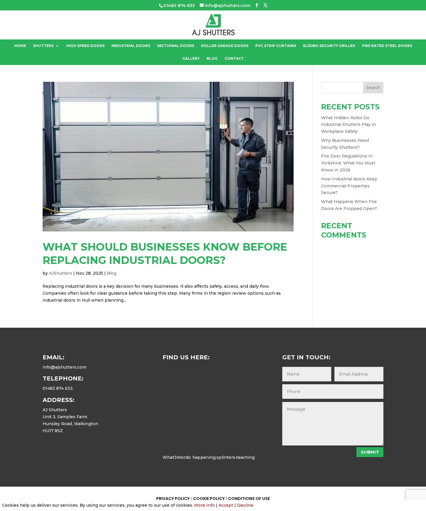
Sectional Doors (175, 46)
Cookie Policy (209, 498)
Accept (226, 505)
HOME (20, 46)
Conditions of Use (249, 498)
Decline (245, 505)
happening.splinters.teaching (223, 457)
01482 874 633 (179, 5)
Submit (370, 452)
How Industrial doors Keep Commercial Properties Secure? (349, 185)
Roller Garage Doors (224, 46)
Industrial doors (131, 46)
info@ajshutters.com (64, 367)
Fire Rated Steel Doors (387, 46)
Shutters (43, 46)
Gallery (191, 59)
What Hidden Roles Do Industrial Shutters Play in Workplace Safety (348, 124)
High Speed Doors (85, 46)
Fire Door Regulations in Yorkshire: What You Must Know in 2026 (348, 163)
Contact (234, 59)
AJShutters (60, 273)
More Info (204, 505)
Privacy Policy (173, 498)
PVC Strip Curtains (275, 46)
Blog (212, 59)
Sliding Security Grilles (329, 46)
